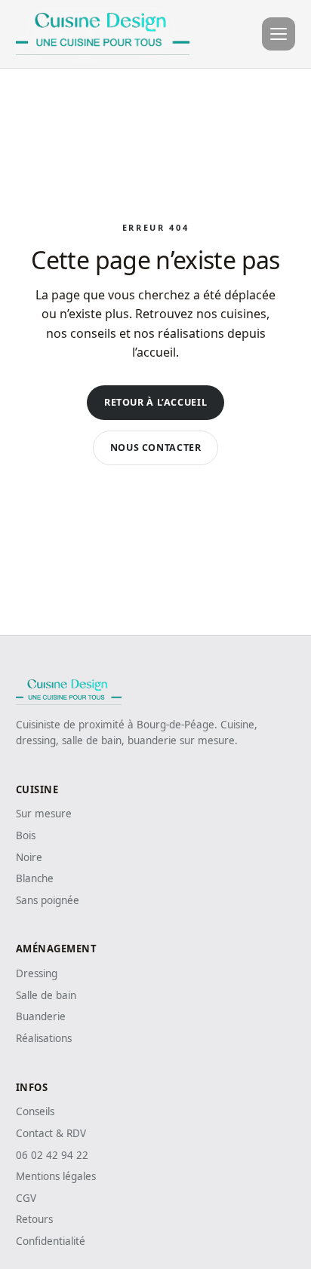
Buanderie (41, 1016)
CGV (26, 1198)
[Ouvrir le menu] (278, 34)
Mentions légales (56, 1176)
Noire (29, 857)
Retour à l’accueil (155, 402)
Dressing (36, 973)
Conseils (35, 1111)
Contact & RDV (51, 1133)
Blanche (35, 878)
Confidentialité (50, 1241)
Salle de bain (46, 995)
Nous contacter (156, 447)
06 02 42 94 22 (52, 1155)
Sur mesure (44, 813)
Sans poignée (47, 900)
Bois (25, 835)
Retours (34, 1219)
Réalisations (44, 1038)
